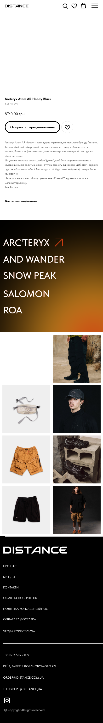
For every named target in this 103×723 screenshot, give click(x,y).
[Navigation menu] (95, 6)
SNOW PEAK (29, 275)
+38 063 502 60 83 (16, 655)
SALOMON (26, 294)
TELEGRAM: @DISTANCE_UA (22, 689)
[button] (65, 6)
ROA (12, 310)
